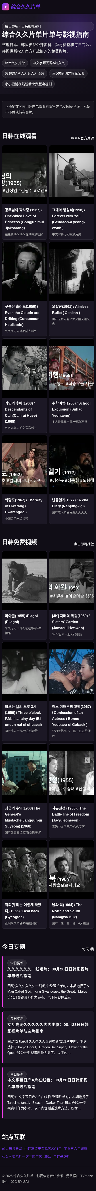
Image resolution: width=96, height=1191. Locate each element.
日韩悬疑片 (61, 1157)
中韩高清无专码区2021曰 (43, 1149)
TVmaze (86, 1176)
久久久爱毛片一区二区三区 (22, 1157)
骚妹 (47, 1157)
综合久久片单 (26, 7)
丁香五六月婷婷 (75, 1149)
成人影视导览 (12, 1149)
